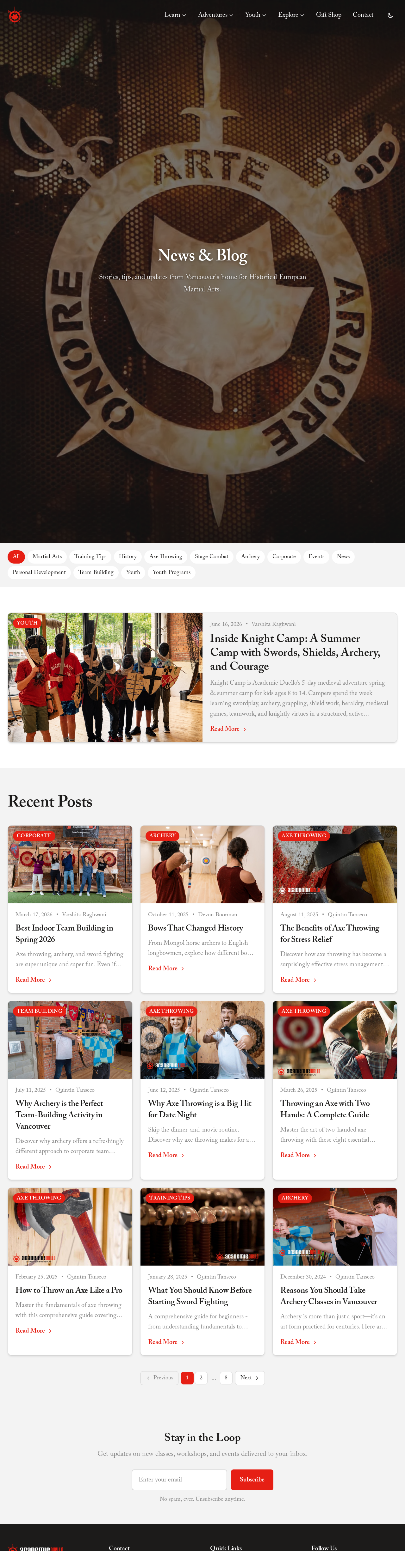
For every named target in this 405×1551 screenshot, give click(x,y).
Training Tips (90, 557)
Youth (252, 15)
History (128, 557)
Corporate (284, 557)
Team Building (96, 573)
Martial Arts (47, 557)
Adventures (212, 15)
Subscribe (252, 1480)
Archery (250, 557)
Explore (288, 15)
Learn (172, 15)
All (16, 557)
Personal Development (39, 573)
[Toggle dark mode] (390, 15)
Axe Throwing (165, 557)
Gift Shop (328, 15)
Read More (225, 729)
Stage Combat (211, 557)
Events (316, 557)
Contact (363, 15)
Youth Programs (171, 573)
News (343, 557)
